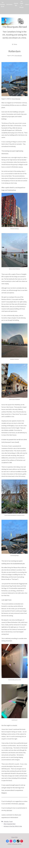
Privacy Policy (14, 837)
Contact (27, 4)
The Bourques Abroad (2, 4)
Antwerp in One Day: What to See (13, 826)
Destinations (9, 4)
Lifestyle (6, 821)
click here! (21, 803)
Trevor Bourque (18, 55)
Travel (10, 821)
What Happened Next (9, 824)
